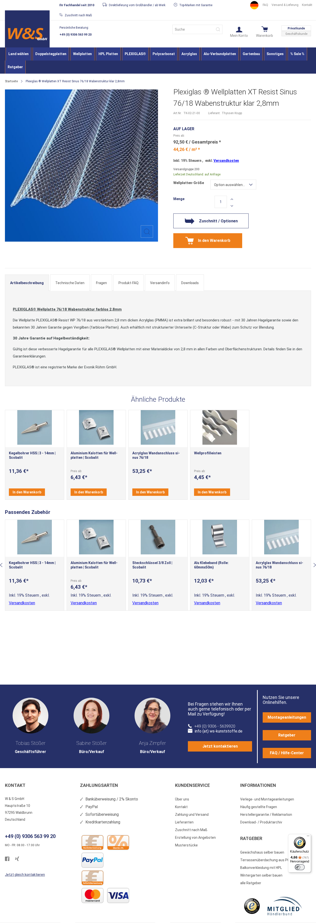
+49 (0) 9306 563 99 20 (75, 34)
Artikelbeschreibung (27, 283)
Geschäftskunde (296, 34)
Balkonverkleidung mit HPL (261, 868)
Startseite (11, 81)
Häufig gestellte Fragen (258, 807)
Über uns (182, 799)
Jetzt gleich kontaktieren (25, 875)
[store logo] (27, 34)
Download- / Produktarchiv (261, 822)
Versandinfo (160, 283)
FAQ (265, 5)
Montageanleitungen (287, 717)
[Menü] (308, 837)
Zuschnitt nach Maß (191, 830)
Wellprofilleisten (207, 453)
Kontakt (307, 5)
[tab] (27, 282)
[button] (239, 32)
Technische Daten (69, 283)
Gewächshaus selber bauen (262, 852)
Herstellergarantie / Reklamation (266, 815)
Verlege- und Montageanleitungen (267, 799)
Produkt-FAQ (128, 283)
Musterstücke (186, 845)
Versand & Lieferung (285, 5)
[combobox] (197, 29)
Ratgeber (287, 735)
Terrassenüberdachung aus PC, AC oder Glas (275, 860)
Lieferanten (184, 822)
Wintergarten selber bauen (261, 875)
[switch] (300, 867)
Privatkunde (296, 28)
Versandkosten (226, 161)
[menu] (158, 60)
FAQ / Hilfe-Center (287, 753)
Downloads (190, 283)
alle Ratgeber (250, 883)
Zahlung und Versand (192, 815)
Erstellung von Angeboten (195, 837)
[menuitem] (18, 54)
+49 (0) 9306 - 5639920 (214, 726)
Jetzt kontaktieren (220, 746)
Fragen (101, 283)
